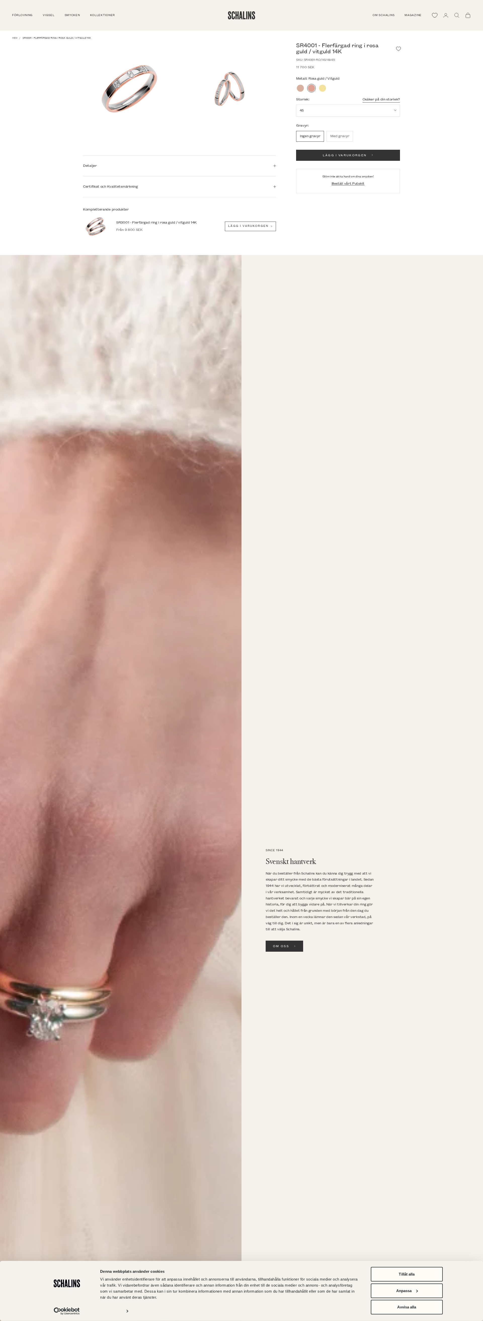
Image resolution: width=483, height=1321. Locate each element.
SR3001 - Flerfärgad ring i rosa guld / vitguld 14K (156, 222)
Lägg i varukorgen (345, 155)
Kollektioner (102, 15)
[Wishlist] (435, 15)
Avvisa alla (406, 1307)
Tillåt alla (407, 1274)
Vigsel (48, 15)
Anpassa (404, 1290)
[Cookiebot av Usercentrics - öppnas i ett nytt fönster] (67, 1311)
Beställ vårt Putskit (348, 183)
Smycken (72, 15)
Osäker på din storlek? (381, 99)
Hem (14, 38)
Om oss (281, 946)
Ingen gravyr (310, 136)
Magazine (413, 15)
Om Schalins (383, 15)
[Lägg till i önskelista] (398, 48)
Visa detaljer (111, 1311)
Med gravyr (339, 136)
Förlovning (22, 15)
